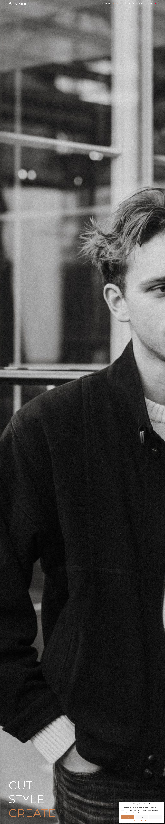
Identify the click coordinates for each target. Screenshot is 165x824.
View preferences (155, 817)
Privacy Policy (144, 820)
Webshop (126, 4)
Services (116, 4)
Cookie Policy (137, 820)
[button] (161, 804)
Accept (127, 817)
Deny (141, 817)
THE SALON (106, 4)
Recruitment (137, 4)
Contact (149, 4)
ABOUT (97, 4)
